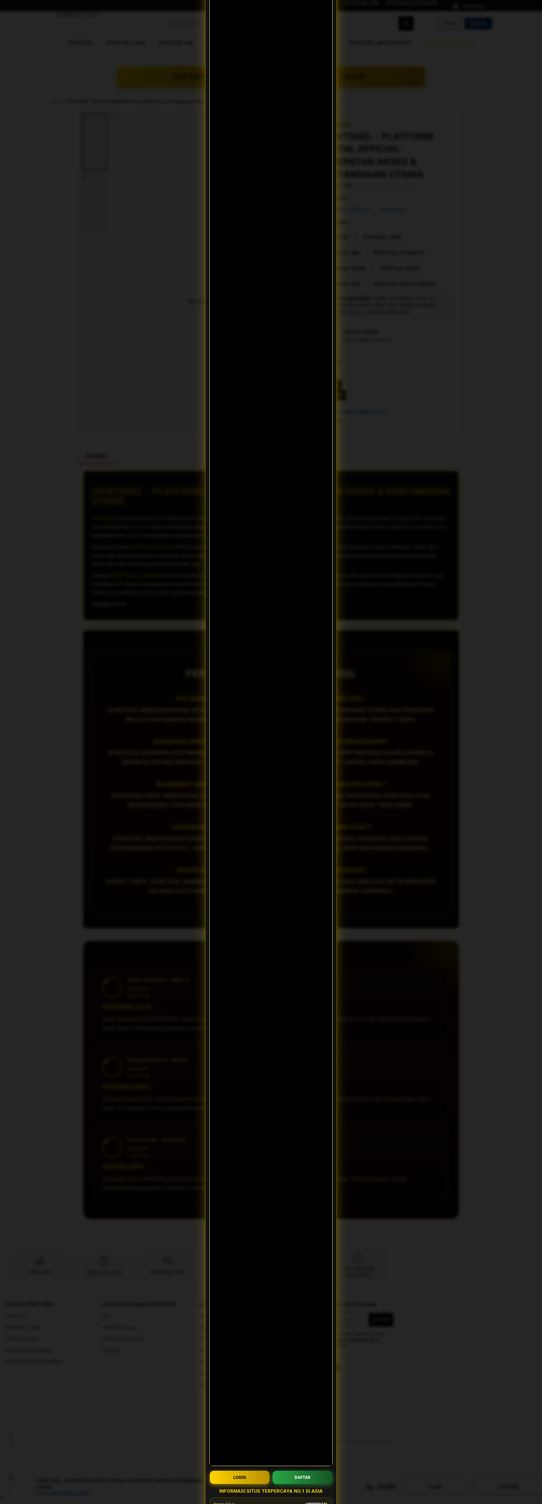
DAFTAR (303, 1477)
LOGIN (239, 1477)
